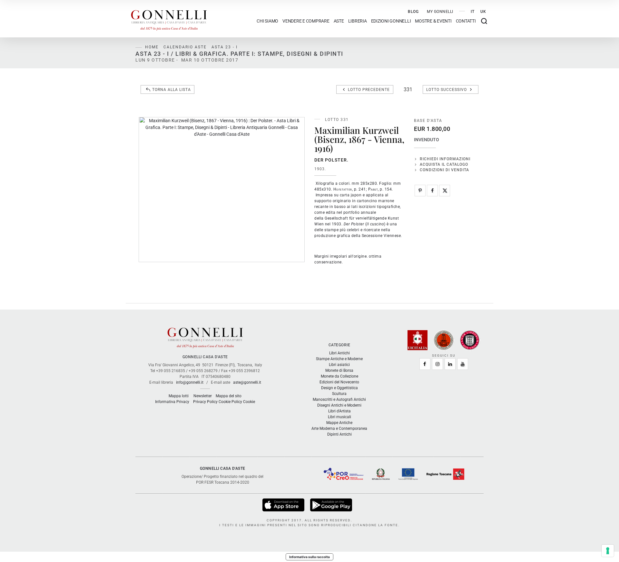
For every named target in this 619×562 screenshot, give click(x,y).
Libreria (357, 21)
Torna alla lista (171, 89)
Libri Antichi (339, 353)
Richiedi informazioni (445, 159)
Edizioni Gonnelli (391, 21)
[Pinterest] (420, 190)
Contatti (466, 21)
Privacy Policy (205, 401)
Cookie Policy (230, 401)
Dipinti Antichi (339, 434)
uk (483, 11)
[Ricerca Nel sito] (484, 21)
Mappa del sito (228, 396)
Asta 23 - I (224, 47)
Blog (413, 11)
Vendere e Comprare (305, 21)
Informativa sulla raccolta (309, 557)
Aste (339, 21)
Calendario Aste (185, 47)
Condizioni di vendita (444, 170)
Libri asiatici (339, 364)
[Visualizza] (283, 504)
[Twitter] (444, 190)
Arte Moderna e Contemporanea (339, 428)
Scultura (339, 393)
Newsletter (202, 396)
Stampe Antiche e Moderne (339, 359)
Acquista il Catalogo (444, 164)
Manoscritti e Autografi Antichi (339, 399)
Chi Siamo (267, 21)
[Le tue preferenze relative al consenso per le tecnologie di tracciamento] (608, 551)
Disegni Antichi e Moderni (339, 405)
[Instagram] (437, 364)
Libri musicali (339, 417)
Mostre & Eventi (433, 21)
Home (152, 47)
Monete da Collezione (339, 376)
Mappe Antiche (339, 422)
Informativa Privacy (172, 401)
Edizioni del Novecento (339, 382)
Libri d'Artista (339, 411)
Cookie (249, 401)
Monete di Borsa (339, 370)
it (473, 11)
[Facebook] (432, 190)
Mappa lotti (179, 396)
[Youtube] (462, 364)
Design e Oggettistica (339, 388)
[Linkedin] (450, 364)
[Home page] (169, 18)
